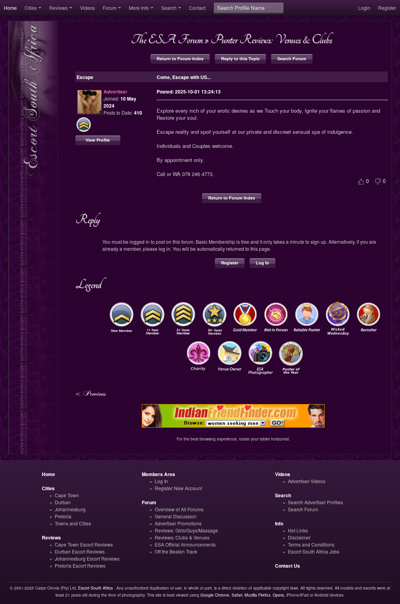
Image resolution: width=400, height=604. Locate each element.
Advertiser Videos (306, 481)
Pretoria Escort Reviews (80, 565)
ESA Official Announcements (185, 544)
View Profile (97, 140)
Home (10, 7)
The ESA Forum (167, 39)
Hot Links (298, 530)
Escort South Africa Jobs (313, 551)
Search (169, 7)
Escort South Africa (95, 588)
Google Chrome (214, 595)
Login (364, 7)
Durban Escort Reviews (80, 551)
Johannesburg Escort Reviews (87, 558)
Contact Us (287, 565)
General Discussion (175, 516)
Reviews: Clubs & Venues (182, 537)
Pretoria (63, 516)
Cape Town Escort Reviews (84, 544)
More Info (139, 7)
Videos (87, 7)
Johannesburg (70, 509)
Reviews (58, 7)
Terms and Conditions (311, 544)
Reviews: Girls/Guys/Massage (186, 530)
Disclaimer (299, 537)
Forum (109, 7)
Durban (63, 502)
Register (387, 7)
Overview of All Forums (179, 509)
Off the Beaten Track (176, 551)
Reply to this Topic (240, 58)
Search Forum (291, 58)
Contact (197, 7)
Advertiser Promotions (178, 523)
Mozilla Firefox (257, 595)
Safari (237, 595)
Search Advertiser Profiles (315, 502)
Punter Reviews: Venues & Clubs (271, 39)
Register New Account (178, 488)
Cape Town (67, 495)
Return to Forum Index (180, 58)
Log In (262, 263)
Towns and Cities (73, 523)
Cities (31, 7)
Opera (278, 595)
